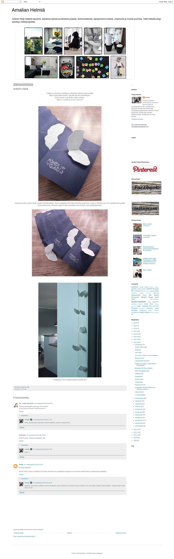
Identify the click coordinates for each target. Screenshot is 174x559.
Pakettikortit (138, 376)
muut (146, 304)
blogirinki (149, 289)
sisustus (134, 310)
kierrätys (148, 293)
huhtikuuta (138, 418)
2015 (135, 337)
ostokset (145, 306)
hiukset (143, 291)
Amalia (27, 420)
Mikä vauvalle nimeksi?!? (147, 224)
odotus (139, 306)
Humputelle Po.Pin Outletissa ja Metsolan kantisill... (145, 388)
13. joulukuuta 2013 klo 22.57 (33, 464)
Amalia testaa (144, 287)
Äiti (132, 314)
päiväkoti (142, 308)
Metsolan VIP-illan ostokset (143, 368)
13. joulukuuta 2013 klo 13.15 (36, 435)
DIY (22, 389)
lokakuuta (138, 401)
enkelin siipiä (139, 379)
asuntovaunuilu (141, 289)
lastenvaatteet (138, 301)
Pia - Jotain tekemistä (26, 403)
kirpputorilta (135, 295)
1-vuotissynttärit (140, 395)
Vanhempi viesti (121, 533)
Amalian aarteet (154, 287)
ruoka (157, 308)
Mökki (151, 304)
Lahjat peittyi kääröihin (142, 361)
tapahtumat (143, 310)
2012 (135, 429)
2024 (135, 323)
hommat (147, 291)
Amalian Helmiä (28, 10)
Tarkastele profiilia (137, 119)
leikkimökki (155, 302)
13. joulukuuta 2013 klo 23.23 (42, 483)
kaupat (141, 293)
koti (150, 295)
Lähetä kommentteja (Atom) (26, 536)
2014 (135, 339)
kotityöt (156, 295)
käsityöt (144, 297)
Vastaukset (24, 416)
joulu (25, 389)
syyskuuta (138, 404)
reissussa (150, 308)
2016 (135, 334)
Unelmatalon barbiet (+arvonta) (149, 236)
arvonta (133, 289)
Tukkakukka (139, 382)
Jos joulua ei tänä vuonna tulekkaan (146, 355)
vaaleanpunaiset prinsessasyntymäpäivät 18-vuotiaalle (150, 248)
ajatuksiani (134, 287)
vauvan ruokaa (154, 312)
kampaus (134, 293)
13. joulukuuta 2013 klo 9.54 (43, 403)
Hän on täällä (147, 270)
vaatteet (142, 312)
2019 (135, 325)
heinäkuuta (139, 409)
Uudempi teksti (18, 533)
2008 (135, 440)
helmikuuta (139, 423)
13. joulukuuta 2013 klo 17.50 (42, 420)
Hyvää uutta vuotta (141, 347)
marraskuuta (139, 398)
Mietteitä (140, 304)
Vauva (147, 312)
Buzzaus (156, 289)
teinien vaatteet (153, 310)
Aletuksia (138, 350)
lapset (150, 297)
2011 (135, 432)
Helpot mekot (139, 392)
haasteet (137, 291)
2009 (135, 438)
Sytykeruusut (139, 374)
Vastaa (21, 411)
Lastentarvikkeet (154, 299)
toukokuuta (139, 415)
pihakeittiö (156, 306)
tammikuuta (139, 426)
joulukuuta (138, 345)
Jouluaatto (138, 352)
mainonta (134, 304)
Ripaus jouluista (140, 385)
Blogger (99, 553)
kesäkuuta (138, 412)
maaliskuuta (139, 420)
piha (150, 306)
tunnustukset (135, 312)
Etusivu (69, 533)
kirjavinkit (156, 293)
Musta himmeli (139, 358)
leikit (149, 302)
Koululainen (135, 297)
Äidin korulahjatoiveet (142, 371)
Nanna (21, 464)
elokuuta (138, 406)
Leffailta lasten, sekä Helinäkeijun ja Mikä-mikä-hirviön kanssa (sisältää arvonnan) (149, 261)
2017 (135, 331)
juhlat (157, 291)
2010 (135, 435)
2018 (135, 328)
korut (144, 295)
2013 (135, 342)
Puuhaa (134, 308)
